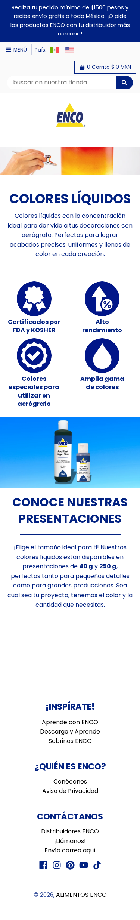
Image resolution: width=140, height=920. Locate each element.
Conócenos (70, 781)
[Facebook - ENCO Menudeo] (43, 865)
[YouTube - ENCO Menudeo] (83, 865)
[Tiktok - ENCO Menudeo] (97, 865)
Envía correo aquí (70, 850)
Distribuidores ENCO (70, 831)
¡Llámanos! (70, 841)
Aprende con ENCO (70, 722)
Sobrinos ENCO (70, 741)
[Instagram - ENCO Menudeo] (56, 865)
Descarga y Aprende (70, 731)
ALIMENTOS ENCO (81, 894)
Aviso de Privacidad (70, 791)
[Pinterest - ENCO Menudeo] (70, 865)
